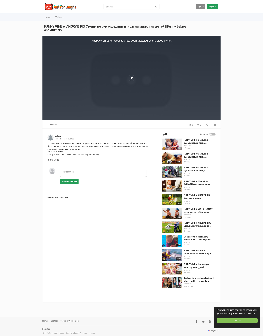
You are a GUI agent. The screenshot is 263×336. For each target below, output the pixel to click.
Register (212, 7)
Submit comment (69, 181)
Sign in (200, 7)
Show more (53, 160)
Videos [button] (58, 17)
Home (48, 17)
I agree (237, 320)
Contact (54, 321)
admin (58, 136)
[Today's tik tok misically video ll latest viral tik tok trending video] (172, 282)
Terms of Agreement (69, 321)
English (213, 330)
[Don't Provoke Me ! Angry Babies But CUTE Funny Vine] (172, 241)
